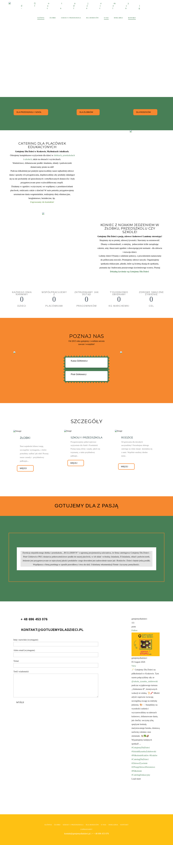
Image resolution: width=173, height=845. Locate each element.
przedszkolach (69, 155)
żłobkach (58, 155)
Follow (135, 630)
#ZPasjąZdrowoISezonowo (143, 767)
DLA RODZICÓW (92, 825)
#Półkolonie (137, 771)
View (134, 666)
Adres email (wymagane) (24, 650)
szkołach (28, 159)
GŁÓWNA (48, 825)
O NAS (103, 825)
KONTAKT (124, 825)
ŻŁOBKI (57, 825)
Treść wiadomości (21, 671)
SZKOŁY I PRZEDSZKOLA (73, 825)
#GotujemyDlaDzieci (141, 747)
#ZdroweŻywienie (139, 763)
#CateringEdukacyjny (141, 775)
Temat (16, 661)
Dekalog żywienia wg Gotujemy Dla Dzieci (129, 271)
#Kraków (153, 755)
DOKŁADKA (113, 825)
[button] (86, 363)
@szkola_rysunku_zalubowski (145, 681)
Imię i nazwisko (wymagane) (25, 640)
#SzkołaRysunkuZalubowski (144, 751)
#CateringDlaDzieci (140, 759)
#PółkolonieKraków (140, 755)
